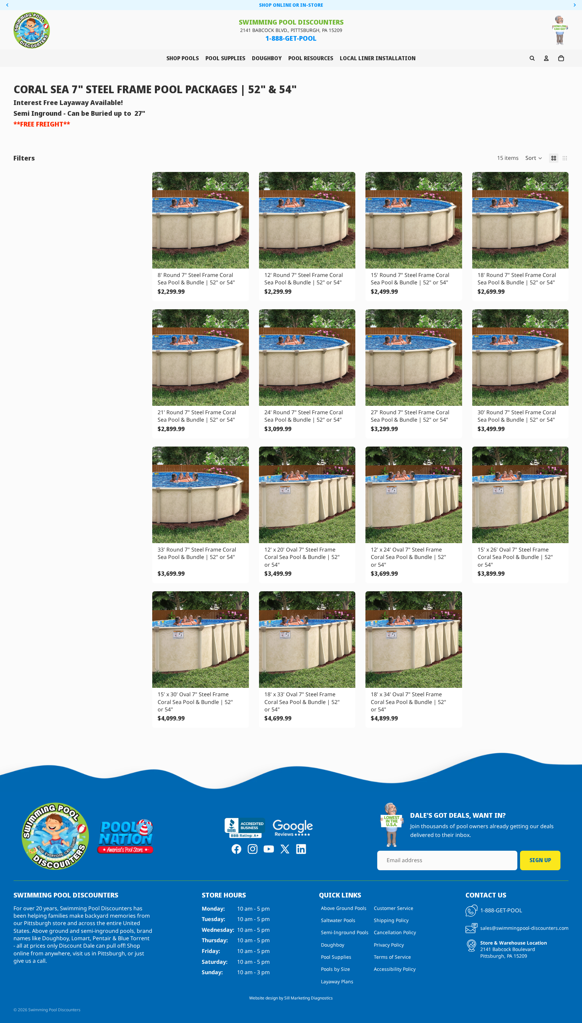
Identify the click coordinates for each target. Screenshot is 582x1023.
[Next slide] (239, 220)
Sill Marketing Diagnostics (308, 998)
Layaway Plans (337, 981)
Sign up (540, 860)
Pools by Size (335, 969)
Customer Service (393, 908)
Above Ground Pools (343, 908)
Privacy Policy (389, 944)
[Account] (546, 58)
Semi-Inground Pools (344, 932)
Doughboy (332, 944)
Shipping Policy (391, 920)
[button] (533, 158)
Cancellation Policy (395, 932)
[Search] (532, 58)
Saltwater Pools (338, 920)
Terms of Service (392, 957)
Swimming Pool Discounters (54, 1010)
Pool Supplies (336, 957)
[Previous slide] (162, 220)
